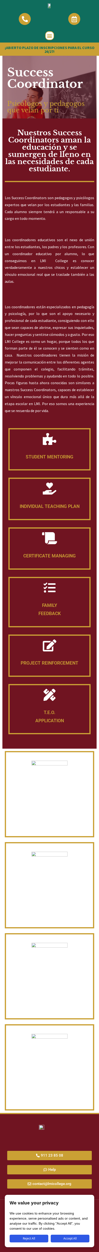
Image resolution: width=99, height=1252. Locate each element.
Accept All (70, 1238)
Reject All (29, 1238)
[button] (49, 35)
